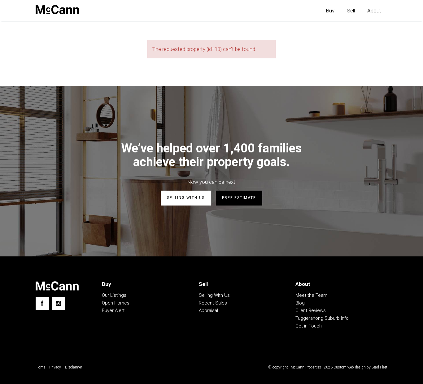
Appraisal (208, 310)
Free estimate (239, 198)
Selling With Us (214, 295)
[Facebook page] (42, 303)
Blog (300, 303)
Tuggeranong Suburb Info (322, 318)
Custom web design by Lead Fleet (360, 367)
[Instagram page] (58, 303)
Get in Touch (308, 326)
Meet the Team (311, 295)
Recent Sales (213, 303)
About (374, 10)
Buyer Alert (113, 310)
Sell (351, 10)
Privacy (55, 367)
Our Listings (114, 295)
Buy (330, 10)
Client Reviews (310, 310)
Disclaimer (73, 367)
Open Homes (115, 303)
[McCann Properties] (57, 9)
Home (40, 367)
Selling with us (186, 198)
